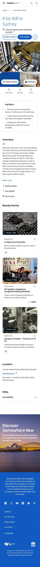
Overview (9, 93)
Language (9, 533)
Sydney (8, 512)
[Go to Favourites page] (36, 3)
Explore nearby (11, 82)
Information (10, 522)
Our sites (8, 527)
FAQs (31, 93)
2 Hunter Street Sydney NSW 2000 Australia (18, 31)
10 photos (32, 82)
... (10, 10)
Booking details (10, 37)
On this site (9, 517)
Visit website (25, 37)
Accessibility (7, 397)
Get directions (8, 373)
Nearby (20, 93)
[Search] (31, 3)
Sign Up (8, 446)
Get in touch (10, 196)
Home (5, 10)
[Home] (12, 3)
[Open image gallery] (20, 57)
